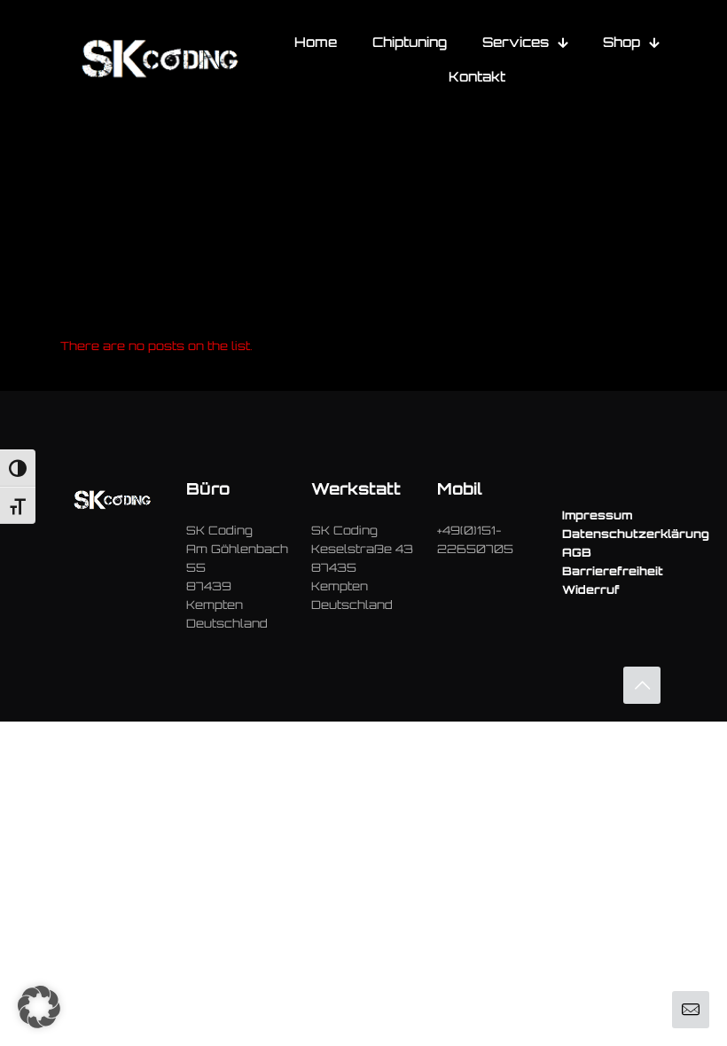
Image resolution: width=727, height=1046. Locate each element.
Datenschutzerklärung (635, 534)
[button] (39, 1007)
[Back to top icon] (642, 685)
